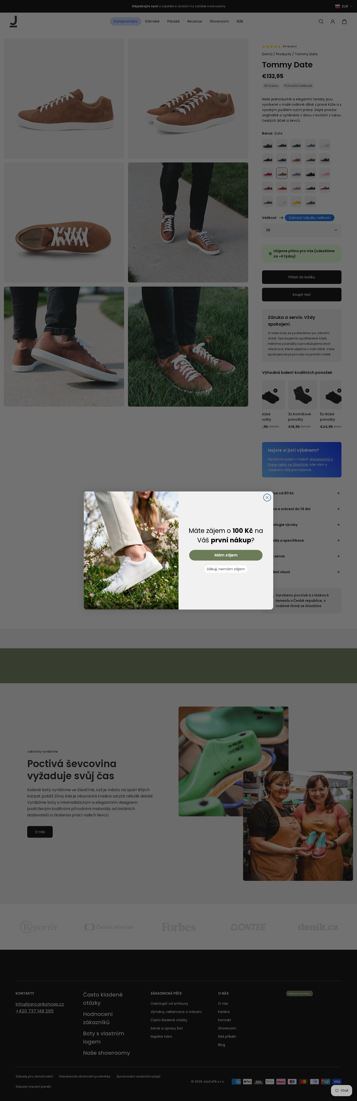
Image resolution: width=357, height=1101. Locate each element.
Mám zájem (226, 555)
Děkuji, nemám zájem (226, 568)
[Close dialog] (267, 497)
